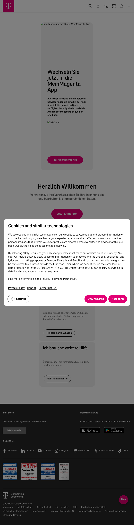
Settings (21, 299)
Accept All (118, 299)
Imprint (31, 288)
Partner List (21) (48, 288)
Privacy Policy (16, 288)
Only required (96, 299)
